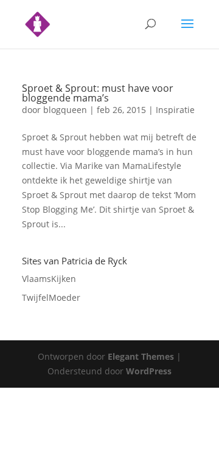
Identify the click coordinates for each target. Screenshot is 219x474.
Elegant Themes (141, 356)
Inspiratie (175, 109)
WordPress (149, 371)
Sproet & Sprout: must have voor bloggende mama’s (97, 93)
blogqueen (65, 109)
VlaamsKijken (49, 278)
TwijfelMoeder (51, 297)
